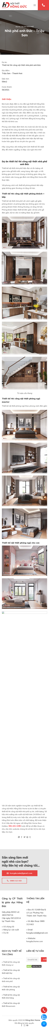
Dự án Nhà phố (27, 27)
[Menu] (34, 5)
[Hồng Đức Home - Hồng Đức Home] (14, 5)
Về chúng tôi (8, 926)
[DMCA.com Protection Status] (34, 966)
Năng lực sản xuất (11, 929)
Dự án (18, 27)
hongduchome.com (34, 941)
